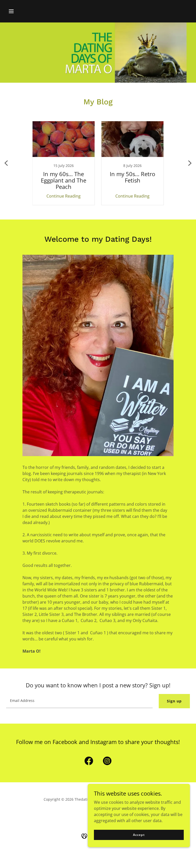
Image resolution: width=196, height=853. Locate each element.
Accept (138, 835)
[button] (11, 11)
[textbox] (79, 701)
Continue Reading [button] (63, 196)
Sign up (174, 701)
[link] (63, 163)
